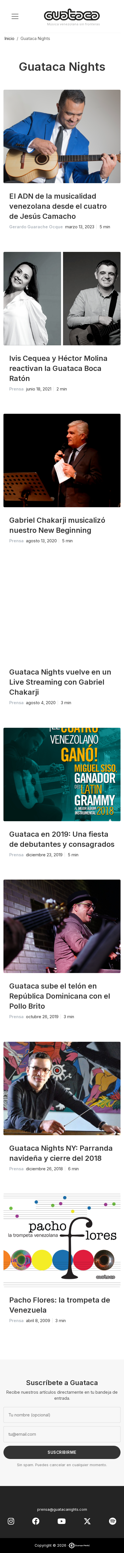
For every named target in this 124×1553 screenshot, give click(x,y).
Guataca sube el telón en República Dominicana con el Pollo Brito (59, 996)
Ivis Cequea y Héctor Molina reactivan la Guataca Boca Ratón (58, 368)
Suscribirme (62, 1452)
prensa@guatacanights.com (62, 1509)
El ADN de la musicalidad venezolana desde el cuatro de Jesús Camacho (58, 206)
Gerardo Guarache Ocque (36, 226)
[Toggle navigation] (15, 16)
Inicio (9, 38)
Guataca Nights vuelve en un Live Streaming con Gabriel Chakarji (60, 682)
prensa (16, 388)
